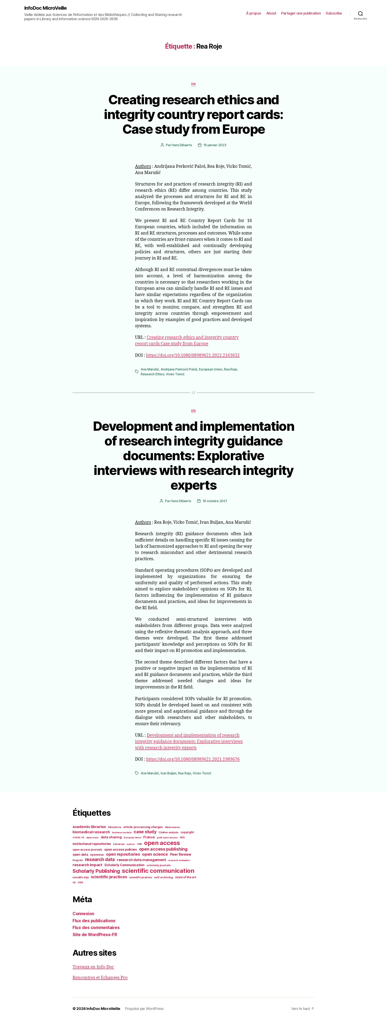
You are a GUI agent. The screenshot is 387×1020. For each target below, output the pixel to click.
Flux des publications (94, 920)
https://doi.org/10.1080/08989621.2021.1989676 (193, 759)
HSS (182, 837)
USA (80, 882)
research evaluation (179, 860)
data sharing (111, 837)
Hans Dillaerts (182, 145)
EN (193, 84)
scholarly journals (159, 865)
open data (80, 854)
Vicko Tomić (175, 374)
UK (74, 882)
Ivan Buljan (168, 773)
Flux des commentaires (96, 927)
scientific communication (158, 870)
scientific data (81, 877)
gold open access (167, 837)
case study (145, 831)
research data (100, 859)
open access (162, 842)
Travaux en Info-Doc (93, 967)
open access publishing (163, 849)
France (149, 837)
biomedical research (91, 832)
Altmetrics (114, 827)
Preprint (78, 860)
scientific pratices (140, 877)
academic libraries (89, 826)
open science (155, 854)
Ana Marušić (150, 369)
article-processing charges (143, 827)
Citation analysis (168, 832)
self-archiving (163, 877)
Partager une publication (301, 13)
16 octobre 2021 (215, 501)
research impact (87, 865)
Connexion (83, 913)
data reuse (92, 837)
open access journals (87, 849)
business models (122, 832)
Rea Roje (230, 369)
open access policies (120, 849)
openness (97, 854)
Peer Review (180, 854)
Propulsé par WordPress (144, 1008)
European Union (210, 369)
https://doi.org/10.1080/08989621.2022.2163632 (193, 355)
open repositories (123, 854)
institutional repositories (92, 844)
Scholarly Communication (124, 865)
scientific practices (109, 876)
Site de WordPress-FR (95, 934)
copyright (187, 832)
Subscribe (334, 13)
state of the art (185, 877)
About (271, 13)
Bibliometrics (172, 827)
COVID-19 (78, 837)
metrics (131, 844)
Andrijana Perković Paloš (179, 369)
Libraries (119, 844)
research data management (141, 860)
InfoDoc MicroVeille (45, 8)
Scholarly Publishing (96, 871)
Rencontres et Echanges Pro (100, 977)
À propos (253, 13)
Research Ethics (152, 374)
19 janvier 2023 (214, 145)
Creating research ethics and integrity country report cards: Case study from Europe (193, 114)
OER (139, 844)
